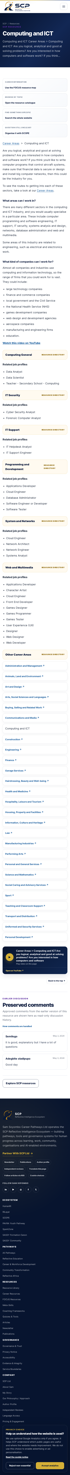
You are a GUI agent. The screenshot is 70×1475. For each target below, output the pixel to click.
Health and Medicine (16, 791)
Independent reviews (13, 1169)
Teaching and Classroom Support (24, 905)
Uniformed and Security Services (23, 926)
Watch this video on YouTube (21, 343)
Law (7, 833)
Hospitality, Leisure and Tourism (23, 801)
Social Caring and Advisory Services (25, 885)
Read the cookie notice (17, 1457)
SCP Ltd (7, 1381)
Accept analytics (50, 1465)
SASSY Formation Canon (15, 1235)
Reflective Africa (11, 1276)
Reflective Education (13, 1258)
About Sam (8, 1387)
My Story (7, 1393)
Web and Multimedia (19, 567)
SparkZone (8, 1229)
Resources (14, 23)
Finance (9, 760)
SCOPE (6, 1218)
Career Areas (11, 143)
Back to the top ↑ (56, 981)
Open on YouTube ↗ (15, 971)
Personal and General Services (22, 864)
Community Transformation (16, 1270)
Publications (25, 1162)
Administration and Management (23, 665)
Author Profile (9, 1404)
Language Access (11, 1415)
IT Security (12, 395)
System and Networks (20, 521)
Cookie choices (37, 1175)
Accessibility (9, 1357)
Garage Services (14, 770)
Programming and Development (17, 467)
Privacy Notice (10, 1352)
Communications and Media (21, 717)
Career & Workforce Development (19, 1264)
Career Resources (11, 1294)
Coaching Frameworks (14, 1311)
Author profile (43, 1162)
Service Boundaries (12, 1369)
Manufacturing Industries (19, 843)
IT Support (12, 429)
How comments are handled (17, 1026)
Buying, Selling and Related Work (23, 707)
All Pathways (9, 1253)
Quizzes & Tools (10, 1316)
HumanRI (7, 1206)
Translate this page (37, 1169)
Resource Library (11, 1288)
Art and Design (13, 686)
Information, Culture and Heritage (24, 822)
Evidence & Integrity (12, 1363)
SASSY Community (12, 1240)
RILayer (6, 1212)
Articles (6, 1322)
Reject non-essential (20, 1465)
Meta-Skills (8, 1305)
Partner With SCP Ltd (18, 1153)
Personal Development (17, 937)
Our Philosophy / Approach (16, 1398)
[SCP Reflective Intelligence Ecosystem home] (17, 6)
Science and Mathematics (19, 874)
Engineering (12, 749)
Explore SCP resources (20, 1083)
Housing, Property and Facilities (23, 812)
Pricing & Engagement (13, 1421)
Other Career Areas (18, 654)
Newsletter (9, 1162)
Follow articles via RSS (14, 1175)
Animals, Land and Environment (23, 676)
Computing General (18, 354)
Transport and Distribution (20, 916)
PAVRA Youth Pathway (14, 1223)
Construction (12, 739)
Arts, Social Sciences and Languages (25, 697)
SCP (5, 23)
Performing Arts (14, 853)
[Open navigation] (63, 6)
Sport (8, 895)
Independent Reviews (13, 1410)
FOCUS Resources (12, 1299)
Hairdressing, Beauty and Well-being (25, 781)
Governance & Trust (12, 1346)
